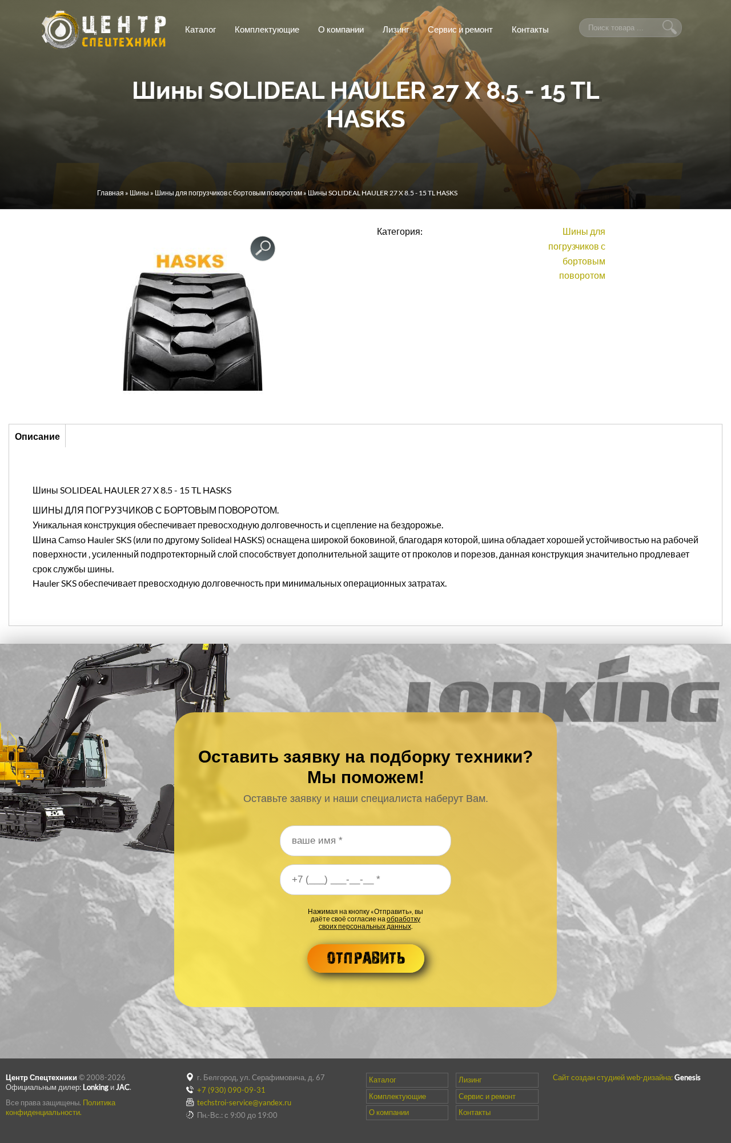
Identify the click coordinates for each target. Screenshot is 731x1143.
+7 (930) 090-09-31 (231, 1089)
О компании (341, 29)
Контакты (530, 29)
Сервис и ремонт (460, 29)
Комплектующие (267, 29)
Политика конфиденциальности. (60, 1107)
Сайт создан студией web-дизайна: (627, 1077)
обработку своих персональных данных (370, 923)
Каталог (200, 29)
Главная (110, 193)
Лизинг (396, 29)
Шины (139, 193)
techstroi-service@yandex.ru (244, 1102)
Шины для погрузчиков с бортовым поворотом (228, 193)
